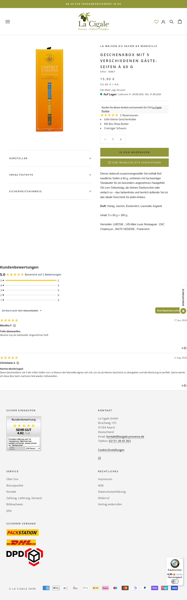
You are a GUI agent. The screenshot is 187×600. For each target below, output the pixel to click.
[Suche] (171, 21)
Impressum (105, 479)
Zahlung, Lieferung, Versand (24, 498)
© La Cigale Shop (22, 588)
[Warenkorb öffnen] (180, 21)
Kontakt (11, 491)
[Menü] (181, 559)
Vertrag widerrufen (110, 504)
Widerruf (103, 498)
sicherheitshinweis (25, 191)
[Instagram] (99, 458)
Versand (121, 89)
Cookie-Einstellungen (111, 450)
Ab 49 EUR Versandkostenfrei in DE (93, 3)
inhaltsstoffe (21, 174)
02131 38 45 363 (120, 441)
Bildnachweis (14, 504)
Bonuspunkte (14, 485)
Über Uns (12, 479)
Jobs (9, 510)
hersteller (18, 158)
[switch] (175, 581)
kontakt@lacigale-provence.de (125, 436)
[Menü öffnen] (7, 21)
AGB (101, 485)
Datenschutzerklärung (112, 491)
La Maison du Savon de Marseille (128, 46)
